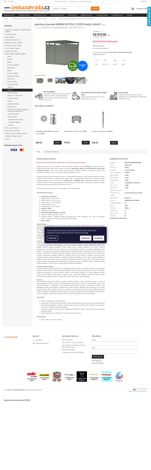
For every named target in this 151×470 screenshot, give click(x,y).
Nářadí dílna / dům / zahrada (13, 43)
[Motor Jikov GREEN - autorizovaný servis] (69, 376)
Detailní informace (98, 54)
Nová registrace (97, 361)
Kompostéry (11, 68)
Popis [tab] (38, 152)
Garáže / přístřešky (13, 65)
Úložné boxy (11, 79)
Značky (7, 139)
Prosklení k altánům (14, 122)
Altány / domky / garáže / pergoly (15, 54)
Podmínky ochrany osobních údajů (72, 352)
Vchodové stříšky (12, 73)
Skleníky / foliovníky (11, 51)
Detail (57, 142)
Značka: (77, 28)
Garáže (9, 62)
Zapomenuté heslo (98, 363)
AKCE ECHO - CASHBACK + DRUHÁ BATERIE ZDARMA (18, 31)
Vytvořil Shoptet (142, 389)
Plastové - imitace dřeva (15, 96)
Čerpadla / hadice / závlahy (13, 46)
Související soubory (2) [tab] (51, 152)
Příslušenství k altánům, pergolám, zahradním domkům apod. (18, 110)
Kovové (10, 90)
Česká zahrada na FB (42, 343)
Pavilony (9, 101)
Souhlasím (99, 238)
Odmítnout (86, 238)
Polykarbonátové (13, 84)
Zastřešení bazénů (13, 104)
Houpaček (11, 125)
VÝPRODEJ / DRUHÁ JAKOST (13, 136)
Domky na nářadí (13, 98)
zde (86, 233)
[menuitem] (9, 15)
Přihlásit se (98, 357)
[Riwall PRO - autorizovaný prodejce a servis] (94, 376)
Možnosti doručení (98, 46)
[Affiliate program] (119, 376)
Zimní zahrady (11, 107)
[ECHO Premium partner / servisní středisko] (57, 376)
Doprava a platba (60, 2)
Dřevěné (10, 87)
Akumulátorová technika (12, 40)
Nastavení (52, 238)
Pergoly (9, 71)
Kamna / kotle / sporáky (12, 131)
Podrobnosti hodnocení (60, 28)
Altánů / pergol (12, 117)
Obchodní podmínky (68, 350)
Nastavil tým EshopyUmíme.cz (138, 391)
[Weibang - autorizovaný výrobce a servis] (106, 376)
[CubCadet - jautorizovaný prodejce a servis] (44, 376)
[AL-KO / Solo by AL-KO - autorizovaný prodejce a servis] (32, 376)
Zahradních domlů (13, 114)
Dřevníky (10, 59)
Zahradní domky (12, 82)
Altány (9, 57)
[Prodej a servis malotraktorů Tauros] (82, 376)
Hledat (95, 8)
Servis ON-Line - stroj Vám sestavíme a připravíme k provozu (74, 346)
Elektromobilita (10, 37)
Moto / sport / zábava (11, 128)
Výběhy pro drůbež (13, 76)
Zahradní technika (10, 34)
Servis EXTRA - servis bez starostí (81, 2)
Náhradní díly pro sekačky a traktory (16, 133)
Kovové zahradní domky (133, 163)
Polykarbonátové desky (15, 120)
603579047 (39, 340)
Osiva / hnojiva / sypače (12, 48)
